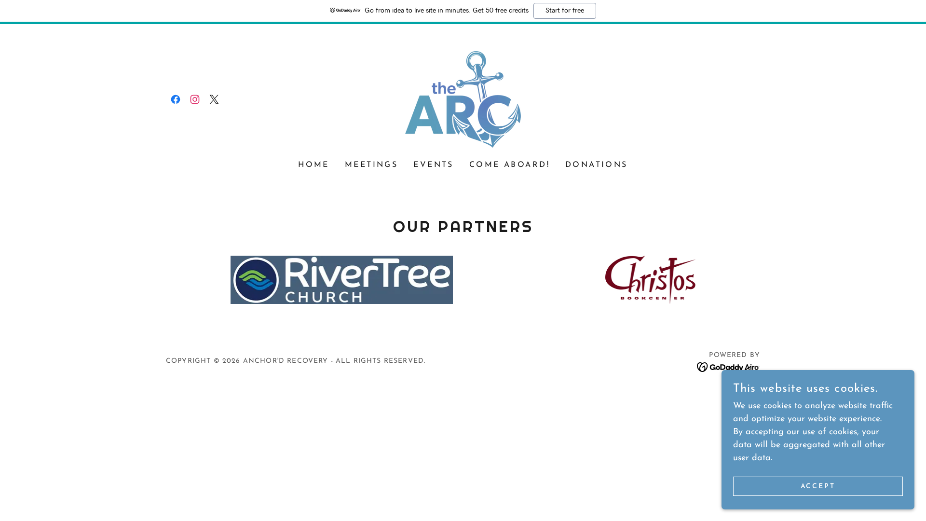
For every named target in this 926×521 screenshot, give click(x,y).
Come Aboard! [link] (509, 165)
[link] (175, 99)
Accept (818, 486)
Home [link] (313, 165)
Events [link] (433, 165)
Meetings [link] (371, 165)
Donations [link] (596, 165)
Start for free (564, 10)
